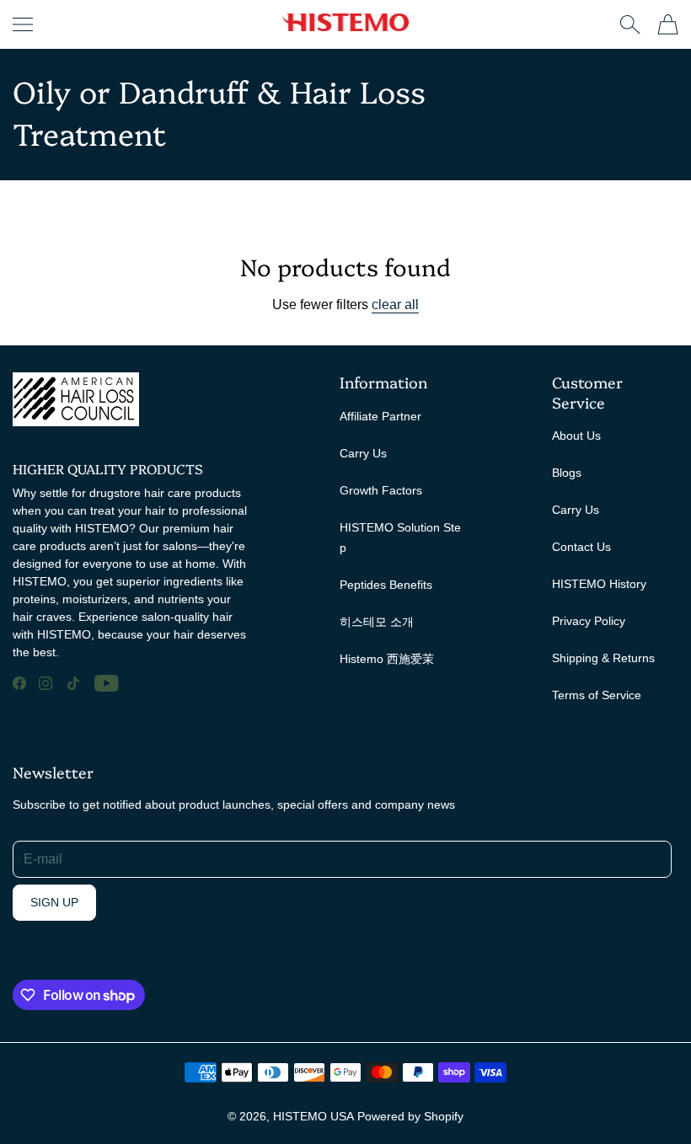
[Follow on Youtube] (106, 683)
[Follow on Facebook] (19, 683)
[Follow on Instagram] (45, 683)
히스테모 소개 (377, 621)
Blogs (566, 472)
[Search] (629, 24)
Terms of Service (596, 695)
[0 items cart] (667, 24)
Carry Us (363, 453)
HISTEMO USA (313, 1116)
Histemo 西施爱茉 (387, 659)
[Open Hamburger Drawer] (23, 24)
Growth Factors (381, 490)
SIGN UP (54, 902)
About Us (576, 435)
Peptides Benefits (386, 584)
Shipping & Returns (603, 658)
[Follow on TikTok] (73, 683)
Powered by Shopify (410, 1116)
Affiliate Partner (380, 416)
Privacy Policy (588, 621)
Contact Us (581, 546)
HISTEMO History (599, 584)
